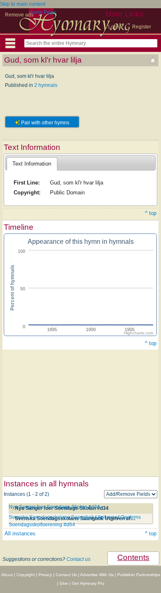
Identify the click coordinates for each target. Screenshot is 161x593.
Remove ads (19, 15)
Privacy (45, 574)
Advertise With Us (97, 574)
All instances (20, 533)
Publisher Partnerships (138, 574)
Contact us (78, 559)
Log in (115, 27)
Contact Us (66, 574)
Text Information (31, 164)
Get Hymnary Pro (88, 583)
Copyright (26, 574)
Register (141, 27)
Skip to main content (22, 4)
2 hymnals (45, 85)
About (7, 574)
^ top (150, 213)
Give (63, 583)
